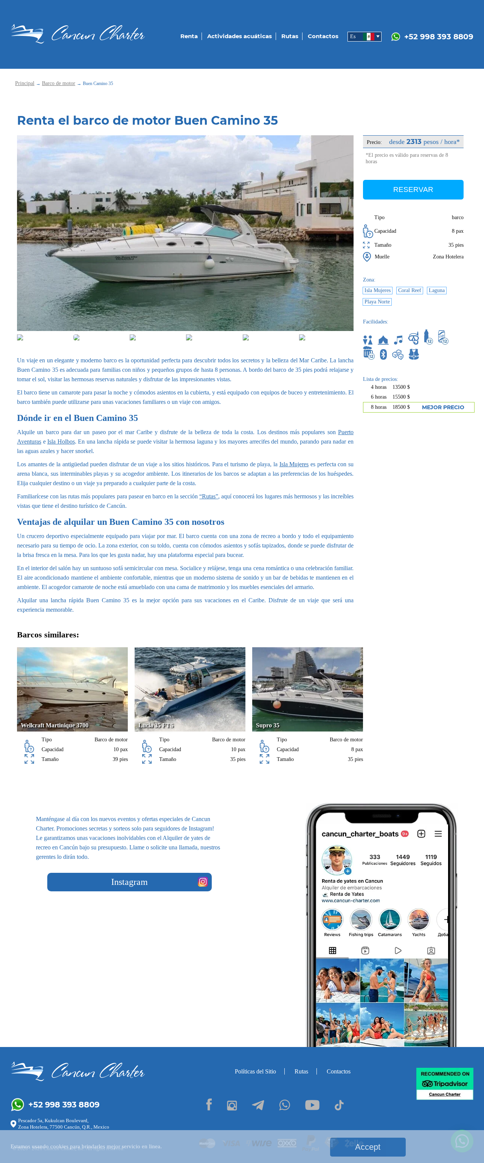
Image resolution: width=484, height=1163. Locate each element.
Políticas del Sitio (255, 1071)
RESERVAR (413, 189)
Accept (367, 1147)
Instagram (129, 882)
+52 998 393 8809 (438, 36)
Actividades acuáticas (239, 36)
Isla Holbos (61, 441)
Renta (189, 36)
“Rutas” (208, 496)
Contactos (323, 36)
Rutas (289, 36)
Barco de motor (58, 83)
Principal (24, 83)
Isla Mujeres (294, 464)
